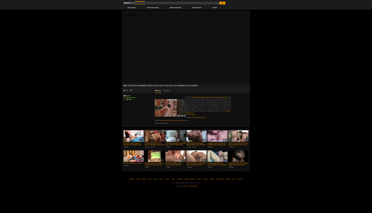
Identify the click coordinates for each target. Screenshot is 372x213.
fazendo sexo (161, 120)
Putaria (234, 179)
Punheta (227, 179)
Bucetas (138, 179)
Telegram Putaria (192, 186)
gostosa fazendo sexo (171, 120)
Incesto (193, 117)
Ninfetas (199, 179)
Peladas (212, 179)
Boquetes (131, 179)
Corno (161, 179)
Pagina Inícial (132, 7)
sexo (185, 120)
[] (222, 3)
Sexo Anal (240, 179)
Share (167, 90)
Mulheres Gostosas (200, 117)
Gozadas (166, 179)
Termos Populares (175, 7)
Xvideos (214, 7)
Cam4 (150, 179)
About (158, 90)
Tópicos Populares (153, 7)
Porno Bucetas (196, 7)
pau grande (180, 120)
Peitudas (205, 179)
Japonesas (180, 179)
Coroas (155, 179)
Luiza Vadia (192, 114)
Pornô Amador (219, 179)
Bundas (144, 179)
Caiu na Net (184, 186)
